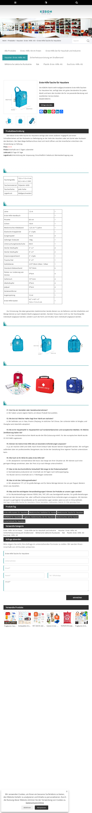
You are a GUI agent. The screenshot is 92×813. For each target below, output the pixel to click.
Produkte (11, 41)
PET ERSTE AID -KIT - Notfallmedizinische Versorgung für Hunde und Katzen (39, 626)
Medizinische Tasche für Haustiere (70, 512)
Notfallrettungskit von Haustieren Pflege (67, 626)
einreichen (77, 597)
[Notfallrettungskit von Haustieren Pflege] (67, 617)
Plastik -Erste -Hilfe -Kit (75, 533)
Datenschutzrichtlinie (35, 803)
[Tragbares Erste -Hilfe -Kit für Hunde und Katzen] (81, 617)
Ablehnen (27, 807)
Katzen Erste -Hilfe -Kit (53, 626)
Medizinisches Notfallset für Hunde (42, 512)
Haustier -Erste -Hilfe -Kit (26, 41)
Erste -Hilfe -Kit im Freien (12, 530)
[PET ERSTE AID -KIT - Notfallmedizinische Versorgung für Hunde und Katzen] (39, 617)
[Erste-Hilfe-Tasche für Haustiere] (20, 120)
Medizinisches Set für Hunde (67, 517)
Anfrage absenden (46, 105)
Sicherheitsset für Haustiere (14, 521)
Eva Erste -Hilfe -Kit (10, 535)
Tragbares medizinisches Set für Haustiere (39, 517)
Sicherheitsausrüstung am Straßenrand (18, 533)
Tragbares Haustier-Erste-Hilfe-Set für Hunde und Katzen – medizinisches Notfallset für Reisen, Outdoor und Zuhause (11, 626)
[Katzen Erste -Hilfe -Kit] (53, 617)
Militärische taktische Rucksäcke (48, 533)
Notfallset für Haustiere (13, 517)
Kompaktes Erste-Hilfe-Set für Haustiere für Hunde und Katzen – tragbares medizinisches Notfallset (25, 626)
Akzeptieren (41, 807)
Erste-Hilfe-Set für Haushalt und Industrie (40, 530)
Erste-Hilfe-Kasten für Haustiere (16, 512)
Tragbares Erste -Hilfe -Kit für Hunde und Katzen (82, 626)
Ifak (63, 533)
